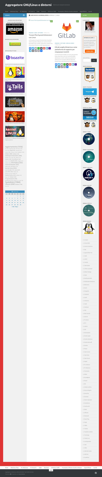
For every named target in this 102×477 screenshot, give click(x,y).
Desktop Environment (13, 155)
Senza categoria (87, 390)
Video (85, 447)
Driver (13, 157)
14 (15, 200)
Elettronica (86, 284)
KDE (7, 166)
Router (85, 380)
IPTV (85, 323)
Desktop (16, 154)
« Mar (13, 206)
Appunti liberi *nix (88, 252)
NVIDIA (19, 175)
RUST (21, 180)
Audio (85, 255)
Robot (85, 374)
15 (17, 200)
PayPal (85, 361)
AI (7, 148)
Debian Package (87, 271)
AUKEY (85, 259)
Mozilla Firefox (10, 175)
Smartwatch (87, 406)
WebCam (86, 454)
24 (23, 202)
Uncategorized (87, 441)
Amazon (86, 239)
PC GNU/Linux (23, 11)
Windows (18, 184)
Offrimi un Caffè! (52, 11)
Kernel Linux (11, 168)
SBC (85, 383)
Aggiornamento (14, 147)
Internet (86, 316)
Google (20, 160)
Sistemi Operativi (88, 399)
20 (12, 202)
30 (20, 204)
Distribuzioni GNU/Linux (89, 281)
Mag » (16, 206)
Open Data (86, 355)
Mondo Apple (87, 335)
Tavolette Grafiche (88, 431)
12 (9, 200)
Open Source (87, 358)
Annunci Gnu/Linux (88, 246)
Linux (17, 170)
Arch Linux (19, 148)
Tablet (85, 425)
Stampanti (86, 415)
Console (86, 262)
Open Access (87, 351)
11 (6, 200)
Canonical (18, 150)
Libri (85, 329)
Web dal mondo (70, 43)
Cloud (7, 152)
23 (20, 202)
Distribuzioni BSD (88, 278)
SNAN (85, 409)
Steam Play (86, 419)
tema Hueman (22, 474)
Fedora (8, 159)
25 (6, 204)
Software (40, 32)
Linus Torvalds (9, 170)
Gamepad (86, 294)
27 (12, 204)
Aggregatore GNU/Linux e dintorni (28, 4)
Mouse (85, 348)
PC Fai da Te (32, 11)
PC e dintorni (87, 364)
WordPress (86, 457)
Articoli (7, 150)
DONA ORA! (89, 51)
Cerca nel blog (86, 57)
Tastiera (86, 428)
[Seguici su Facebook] (24, 15)
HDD (85, 310)
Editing (18, 157)
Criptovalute (87, 265)
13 (12, 200)
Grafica (7, 162)
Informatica (17, 162)
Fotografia (86, 291)
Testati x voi (87, 438)
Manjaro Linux (8, 173)
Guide (38, 11)
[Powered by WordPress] (10, 474)
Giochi (85, 297)
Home (6, 11)
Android (12, 148)
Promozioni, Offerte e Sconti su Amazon (68, 11)
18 (6, 202)
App (85, 249)
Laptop (85, 326)
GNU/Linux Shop (14, 11)
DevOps (8, 157)
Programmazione (11, 178)
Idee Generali (87, 313)
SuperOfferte (83, 11)
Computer (14, 152)
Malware (15, 171)
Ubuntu (10, 184)
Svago (85, 422)
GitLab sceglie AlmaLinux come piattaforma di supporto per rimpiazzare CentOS (66, 49)
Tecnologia (86, 435)
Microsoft (14, 173)
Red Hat (16, 180)
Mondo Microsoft (88, 342)
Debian (8, 154)
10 (23, 198)
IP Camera (86, 319)
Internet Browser (12, 164)
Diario (85, 275)
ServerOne (86, 393)
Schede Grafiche (87, 387)
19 (9, 202)
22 (17, 202)
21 (15, 202)
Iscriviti (90, 11)
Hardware (86, 307)
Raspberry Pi (9, 180)
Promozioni (86, 371)
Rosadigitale (87, 377)
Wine (7, 186)
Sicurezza (43, 11)
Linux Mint (9, 171)
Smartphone (87, 403)
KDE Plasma (14, 166)
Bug (12, 150)
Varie (85, 444)
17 (23, 200)
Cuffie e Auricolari (88, 268)
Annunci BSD (87, 243)
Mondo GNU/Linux (88, 339)
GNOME (13, 160)
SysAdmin (12, 182)
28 (15, 204)
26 (9, 204)
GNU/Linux (31, 32)
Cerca (94, 60)
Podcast (13, 177)
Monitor (86, 345)
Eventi (85, 287)
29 (17, 204)
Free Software (16, 159)
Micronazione (87, 332)
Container (20, 152)
